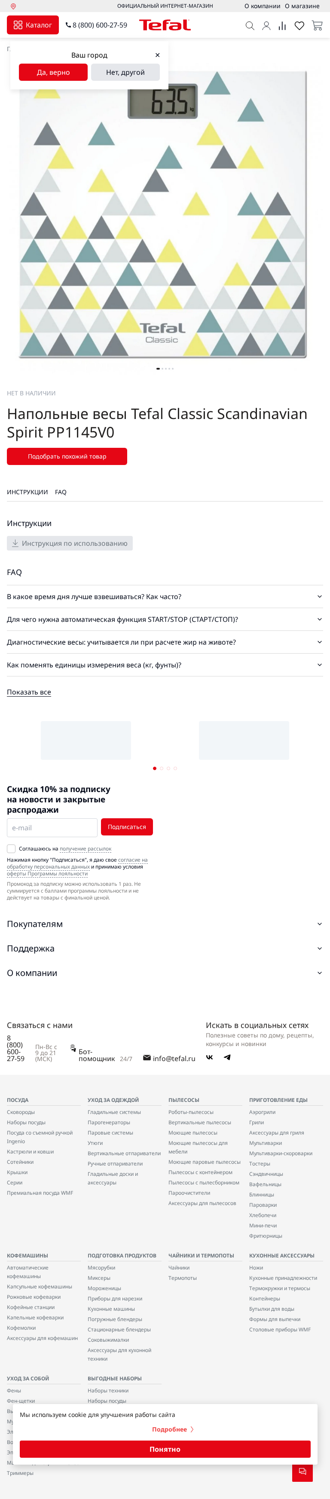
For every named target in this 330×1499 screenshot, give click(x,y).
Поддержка (31, 948)
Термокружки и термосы (279, 1288)
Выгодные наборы (115, 1378)
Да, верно (53, 72)
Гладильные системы (114, 1112)
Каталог (39, 25)
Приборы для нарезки (115, 1298)
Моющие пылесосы (192, 1132)
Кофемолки (21, 1327)
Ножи (256, 1267)
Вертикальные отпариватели (124, 1153)
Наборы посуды (26, 1122)
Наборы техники (108, 1390)
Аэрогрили (262, 1112)
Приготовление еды (278, 1100)
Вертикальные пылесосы (199, 1122)
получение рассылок (85, 848)
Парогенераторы (109, 1122)
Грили (256, 1122)
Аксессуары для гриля (276, 1132)
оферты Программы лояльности (47, 873)
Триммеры (20, 1473)
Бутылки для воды (271, 1308)
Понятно (165, 1449)
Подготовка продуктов (122, 1255)
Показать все (29, 692)
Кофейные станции (31, 1307)
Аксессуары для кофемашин (42, 1338)
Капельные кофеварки (35, 1317)
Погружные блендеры (115, 1319)
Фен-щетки (21, 1400)
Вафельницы (265, 1184)
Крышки (17, 1172)
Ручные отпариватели (115, 1163)
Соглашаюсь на (65, 848)
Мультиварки (265, 1143)
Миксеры (99, 1278)
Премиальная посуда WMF (40, 1192)
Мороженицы (104, 1288)
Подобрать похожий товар (67, 456)
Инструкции (27, 492)
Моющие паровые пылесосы (204, 1162)
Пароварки (263, 1204)
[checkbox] (11, 848)
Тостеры (259, 1163)
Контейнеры (264, 1298)
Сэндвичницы (266, 1174)
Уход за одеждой (113, 1100)
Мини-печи (263, 1225)
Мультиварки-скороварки (280, 1153)
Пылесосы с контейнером (200, 1172)
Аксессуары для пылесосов (202, 1203)
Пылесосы (183, 1100)
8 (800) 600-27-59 (100, 25)
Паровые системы (110, 1132)
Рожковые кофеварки (34, 1296)
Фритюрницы (265, 1235)
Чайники (178, 1267)
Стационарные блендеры (119, 1329)
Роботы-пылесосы (191, 1112)
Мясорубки (101, 1267)
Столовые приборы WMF (280, 1329)
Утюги (95, 1143)
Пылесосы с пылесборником (203, 1182)
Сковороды (21, 1112)
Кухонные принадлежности (283, 1278)
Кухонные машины (111, 1308)
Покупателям (35, 924)
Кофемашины (27, 1255)
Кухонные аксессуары (282, 1255)
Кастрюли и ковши (30, 1151)
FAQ (61, 492)
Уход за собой (28, 1378)
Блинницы (261, 1194)
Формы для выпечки (274, 1319)
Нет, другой (125, 72)
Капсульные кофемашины (39, 1286)
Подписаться (127, 827)
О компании (32, 973)
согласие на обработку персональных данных (77, 863)
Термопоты (182, 1278)
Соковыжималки (108, 1339)
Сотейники (20, 1162)
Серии (14, 1182)
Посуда (17, 1100)
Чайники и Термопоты (201, 1255)
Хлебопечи (262, 1215)
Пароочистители (189, 1192)
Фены (14, 1390)
